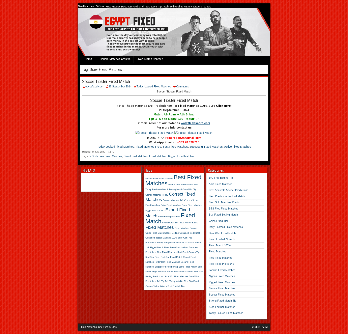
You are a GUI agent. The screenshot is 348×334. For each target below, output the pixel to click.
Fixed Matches (158, 156)
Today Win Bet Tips (178, 281)
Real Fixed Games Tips (189, 252)
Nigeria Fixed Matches (222, 276)
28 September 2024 (120, 86)
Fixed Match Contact (150, 59)
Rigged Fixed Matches (181, 156)
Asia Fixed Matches (220, 184)
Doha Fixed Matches (171, 205)
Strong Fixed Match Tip (222, 300)
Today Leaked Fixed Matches (154, 86)
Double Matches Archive (115, 59)
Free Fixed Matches (220, 257)
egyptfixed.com (94, 86)
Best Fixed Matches (175, 146)
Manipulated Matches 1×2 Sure (179, 242)
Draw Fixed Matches (136, 156)
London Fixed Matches (222, 270)
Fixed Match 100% (220, 245)
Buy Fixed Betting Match (223, 214)
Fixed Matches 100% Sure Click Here (204, 105)
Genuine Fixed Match (189, 233)
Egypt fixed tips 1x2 (155, 210)
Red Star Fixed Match (171, 257)
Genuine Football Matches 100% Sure (163, 237)
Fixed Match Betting (188, 222)
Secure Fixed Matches (222, 288)
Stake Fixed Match (188, 267)
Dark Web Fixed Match (222, 233)
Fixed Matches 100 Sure (91, 6)
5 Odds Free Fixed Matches (105, 156)
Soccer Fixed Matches (222, 294)
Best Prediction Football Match (227, 196)
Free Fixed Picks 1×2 (221, 263)
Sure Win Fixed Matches (176, 276)
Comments (182, 86)
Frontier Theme (259, 327)
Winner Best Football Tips (172, 286)
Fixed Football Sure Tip (222, 239)
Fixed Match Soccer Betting (165, 233)
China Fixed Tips (219, 220)
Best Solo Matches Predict (224, 202)
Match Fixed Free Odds (169, 247)
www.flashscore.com (195, 123)
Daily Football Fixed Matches (226, 226)
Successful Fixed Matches (206, 146)
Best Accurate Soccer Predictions (228, 190)
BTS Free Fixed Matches (223, 208)
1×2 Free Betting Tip (221, 177)
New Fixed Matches (167, 252)
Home (88, 59)
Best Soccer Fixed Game (180, 184)
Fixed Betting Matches (169, 216)
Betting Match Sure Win (180, 189)
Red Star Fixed (152, 257)
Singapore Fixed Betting (166, 267)
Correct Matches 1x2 (173, 200)
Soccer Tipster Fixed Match (106, 81)
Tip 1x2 (165, 281)
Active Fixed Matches (237, 146)
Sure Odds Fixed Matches (180, 271)
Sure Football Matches (222, 306)
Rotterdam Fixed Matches (167, 262)
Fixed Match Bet (170, 222)
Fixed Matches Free (148, 146)
